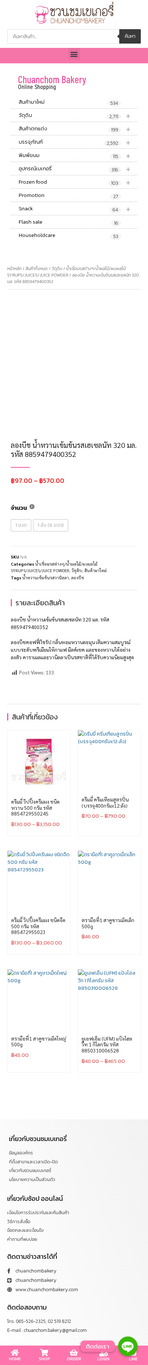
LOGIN (103, 1359)
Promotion (68, 195)
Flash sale (68, 222)
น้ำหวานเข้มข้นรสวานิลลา (45, 577)
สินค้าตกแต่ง (75, 128)
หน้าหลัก (14, 268)
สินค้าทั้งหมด (37, 268)
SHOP (44, 1359)
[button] (74, 54)
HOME (15, 1359)
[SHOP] (44, 1352)
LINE (133, 1359)
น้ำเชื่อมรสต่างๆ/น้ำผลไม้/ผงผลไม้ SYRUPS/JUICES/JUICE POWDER (66, 271)
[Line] (128, 1346)
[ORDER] (74, 1352)
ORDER (74, 1359)
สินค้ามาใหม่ (68, 102)
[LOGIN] (103, 1352)
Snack (75, 208)
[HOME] (14, 1352)
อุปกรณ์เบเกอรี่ (75, 168)
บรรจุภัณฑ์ (75, 142)
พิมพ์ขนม (75, 155)
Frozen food (75, 182)
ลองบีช (77, 577)
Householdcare (68, 235)
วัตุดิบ (75, 115)
